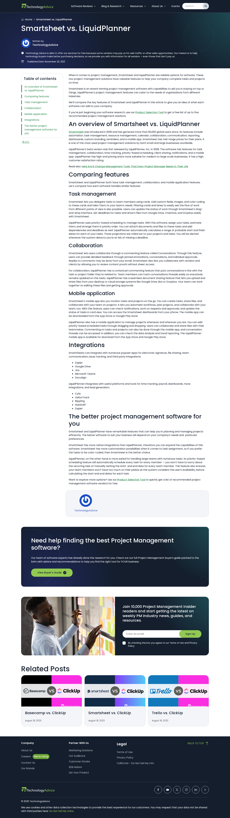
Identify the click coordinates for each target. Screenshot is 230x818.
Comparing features (36, 96)
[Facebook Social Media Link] (158, 789)
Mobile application (35, 114)
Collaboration (32, 108)
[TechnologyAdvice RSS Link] (205, 789)
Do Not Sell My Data (61, 811)
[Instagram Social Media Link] (186, 789)
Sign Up (190, 634)
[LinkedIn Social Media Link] (195, 789)
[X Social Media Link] (177, 789)
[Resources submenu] (145, 6)
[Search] (206, 6)
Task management (36, 102)
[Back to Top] (198, 743)
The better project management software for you (40, 129)
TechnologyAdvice (45, 45)
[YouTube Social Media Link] (167, 789)
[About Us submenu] (164, 6)
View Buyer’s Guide (49, 572)
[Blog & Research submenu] (123, 6)
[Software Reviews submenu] (94, 6)
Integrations (31, 120)
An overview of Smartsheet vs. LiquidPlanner (41, 88)
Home (28, 19)
